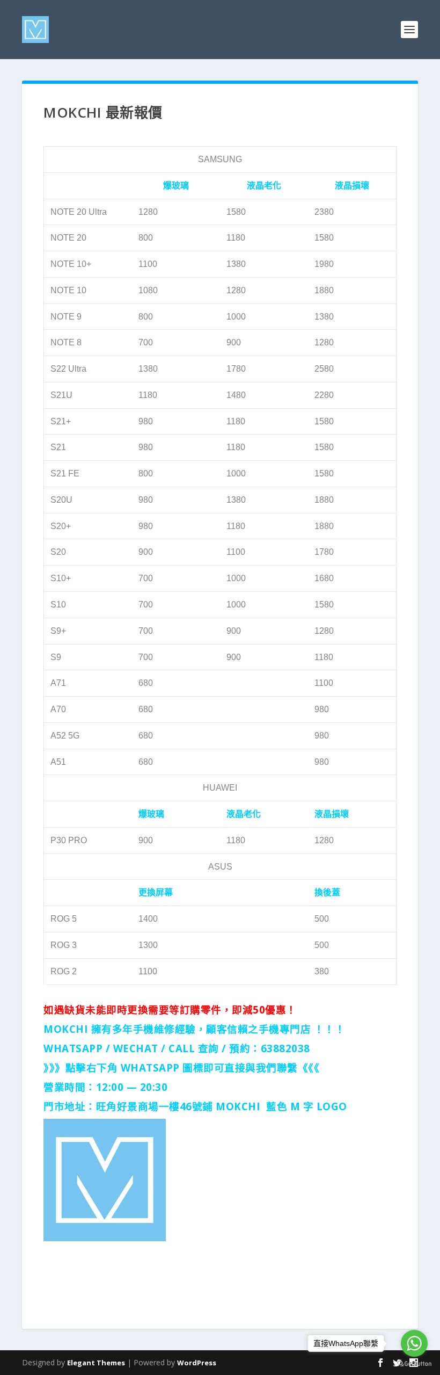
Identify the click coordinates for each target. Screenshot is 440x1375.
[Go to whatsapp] (414, 1343)
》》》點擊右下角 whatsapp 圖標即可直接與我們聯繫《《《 (181, 1067)
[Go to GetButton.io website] (414, 1363)
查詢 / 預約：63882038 (254, 1048)
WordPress (196, 1362)
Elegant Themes (96, 1362)
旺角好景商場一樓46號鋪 (154, 1106)
